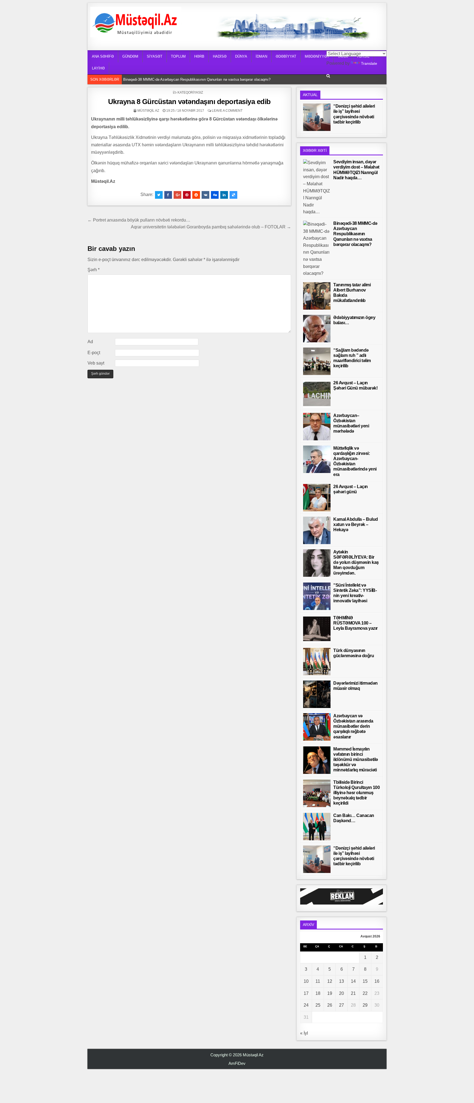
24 (306, 1005)
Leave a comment (227, 111)
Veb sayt (96, 363)
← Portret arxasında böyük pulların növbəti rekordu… (139, 220)
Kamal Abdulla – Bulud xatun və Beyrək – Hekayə (355, 524)
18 (317, 993)
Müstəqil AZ (148, 111)
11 (317, 981)
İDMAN (261, 56)
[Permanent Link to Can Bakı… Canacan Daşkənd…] (317, 826)
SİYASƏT (154, 56)
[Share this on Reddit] (196, 195)
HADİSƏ (220, 56)
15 (365, 981)
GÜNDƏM (130, 56)
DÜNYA (241, 56)
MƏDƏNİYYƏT (317, 56)
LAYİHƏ (98, 68)
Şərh (94, 269)
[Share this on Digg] (215, 195)
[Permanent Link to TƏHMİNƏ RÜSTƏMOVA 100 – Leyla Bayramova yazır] (317, 629)
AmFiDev (237, 1063)
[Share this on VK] (205, 195)
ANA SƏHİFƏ (103, 56)
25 (317, 1005)
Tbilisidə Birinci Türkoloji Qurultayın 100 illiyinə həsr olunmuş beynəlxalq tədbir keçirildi (356, 793)
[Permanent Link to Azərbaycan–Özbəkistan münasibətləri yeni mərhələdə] (317, 426)
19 (329, 993)
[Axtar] (328, 76)
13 (341, 981)
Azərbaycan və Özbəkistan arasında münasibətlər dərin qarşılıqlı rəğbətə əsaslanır (353, 726)
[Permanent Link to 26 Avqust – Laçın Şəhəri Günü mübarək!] (317, 394)
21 (353, 993)
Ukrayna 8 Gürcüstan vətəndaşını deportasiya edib (189, 101)
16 (376, 981)
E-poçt (94, 352)
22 (365, 993)
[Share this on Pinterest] (187, 195)
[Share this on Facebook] (168, 195)
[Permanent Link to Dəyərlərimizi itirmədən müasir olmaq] (317, 694)
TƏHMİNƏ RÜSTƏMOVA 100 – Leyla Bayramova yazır (355, 623)
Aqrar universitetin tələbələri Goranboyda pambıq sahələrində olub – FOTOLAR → (211, 227)
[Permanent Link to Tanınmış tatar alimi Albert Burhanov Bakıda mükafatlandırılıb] (317, 296)
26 (329, 1005)
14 (353, 981)
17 (306, 993)
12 (329, 981)
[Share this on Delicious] (233, 195)
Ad (90, 341)
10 (306, 981)
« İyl (304, 1033)
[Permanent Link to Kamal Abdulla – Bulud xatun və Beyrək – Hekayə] (317, 530)
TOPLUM (178, 56)
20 (341, 993)
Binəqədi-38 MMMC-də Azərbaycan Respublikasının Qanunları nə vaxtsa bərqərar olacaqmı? (198, 79)
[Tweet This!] (159, 195)
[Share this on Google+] (177, 195)
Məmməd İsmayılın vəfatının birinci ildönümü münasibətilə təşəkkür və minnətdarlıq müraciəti (355, 759)
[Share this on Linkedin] (224, 195)
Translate (369, 63)
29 (365, 1005)
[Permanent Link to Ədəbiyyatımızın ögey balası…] (317, 328)
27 (341, 1005)
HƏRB (199, 56)
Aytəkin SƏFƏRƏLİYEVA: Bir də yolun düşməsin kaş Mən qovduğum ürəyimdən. (356, 562)
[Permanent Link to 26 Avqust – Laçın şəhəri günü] (317, 497)
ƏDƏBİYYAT (286, 56)
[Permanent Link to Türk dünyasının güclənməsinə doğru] (317, 661)
